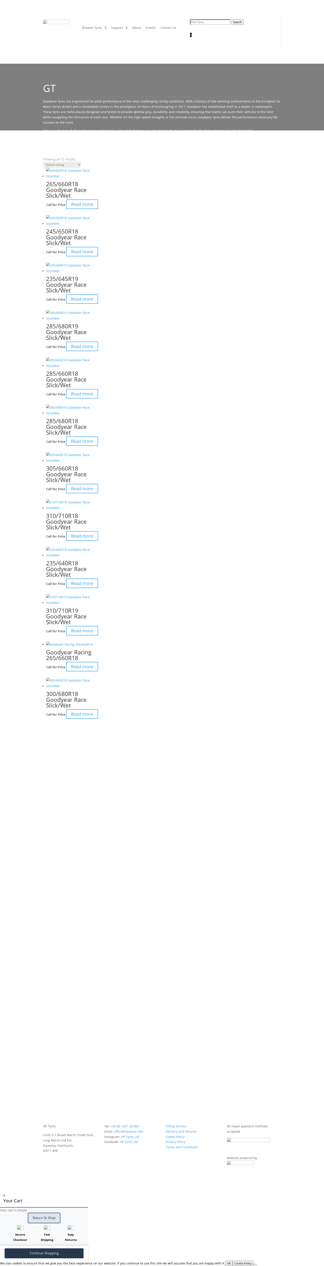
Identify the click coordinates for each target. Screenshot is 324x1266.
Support (117, 28)
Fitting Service (176, 1126)
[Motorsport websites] (240, 1164)
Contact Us (168, 28)
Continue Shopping (44, 1253)
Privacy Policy (175, 1142)
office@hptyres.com (128, 1131)
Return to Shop (44, 1218)
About (136, 28)
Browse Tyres (92, 28)
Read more (82, 204)
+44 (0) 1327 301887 (125, 1126)
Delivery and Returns (181, 1131)
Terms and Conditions (182, 1147)
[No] (255, 1264)
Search (237, 22)
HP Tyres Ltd (130, 1137)
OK (229, 1263)
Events (151, 28)
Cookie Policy (175, 1137)
